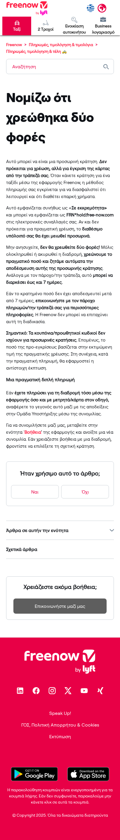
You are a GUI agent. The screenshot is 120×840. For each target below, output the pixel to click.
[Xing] (100, 690)
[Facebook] (36, 690)
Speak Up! (60, 713)
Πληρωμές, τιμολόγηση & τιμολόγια (61, 44)
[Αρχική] (27, 8)
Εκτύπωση (60, 736)
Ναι (34, 492)
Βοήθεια (32, 432)
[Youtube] (84, 690)
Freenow (14, 44)
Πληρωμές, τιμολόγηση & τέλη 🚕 (36, 51)
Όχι (85, 492)
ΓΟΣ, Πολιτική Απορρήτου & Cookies (60, 725)
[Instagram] (52, 690)
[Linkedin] (20, 690)
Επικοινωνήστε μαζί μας (60, 606)
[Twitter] (68, 690)
